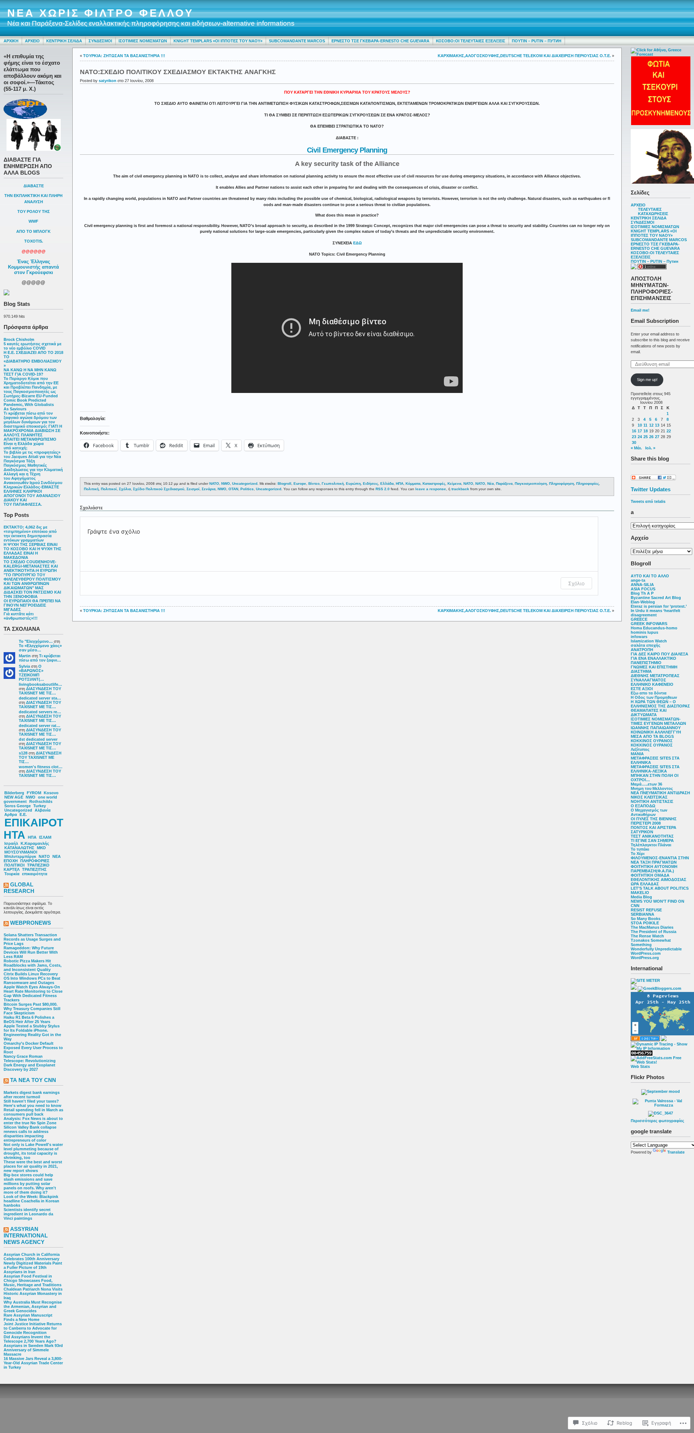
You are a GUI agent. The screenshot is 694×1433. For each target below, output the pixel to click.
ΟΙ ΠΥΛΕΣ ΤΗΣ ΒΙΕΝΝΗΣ (654, 819)
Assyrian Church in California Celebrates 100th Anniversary (32, 1256)
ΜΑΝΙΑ (637, 754)
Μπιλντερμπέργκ (20, 856)
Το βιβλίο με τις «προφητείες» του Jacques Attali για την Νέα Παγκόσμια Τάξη (32, 456)
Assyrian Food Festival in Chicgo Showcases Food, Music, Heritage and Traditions (32, 1280)
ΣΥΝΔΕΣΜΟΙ (100, 41)
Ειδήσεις (370, 483)
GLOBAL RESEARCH (19, 887)
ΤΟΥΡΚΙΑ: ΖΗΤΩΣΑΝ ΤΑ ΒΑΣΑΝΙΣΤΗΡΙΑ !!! (124, 56)
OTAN (233, 489)
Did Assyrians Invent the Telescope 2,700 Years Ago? (30, 1339)
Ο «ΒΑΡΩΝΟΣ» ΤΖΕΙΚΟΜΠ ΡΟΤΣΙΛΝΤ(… (31, 672)
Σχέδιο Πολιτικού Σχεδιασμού (158, 489)
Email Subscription (655, 321)
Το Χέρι (637, 853)
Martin (25, 656)
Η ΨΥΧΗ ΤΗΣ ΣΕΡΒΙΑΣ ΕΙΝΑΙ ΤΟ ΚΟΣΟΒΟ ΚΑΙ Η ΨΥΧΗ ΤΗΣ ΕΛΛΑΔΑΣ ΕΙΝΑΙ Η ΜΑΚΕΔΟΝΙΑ (32, 551)
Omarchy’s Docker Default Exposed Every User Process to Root (33, 1047)
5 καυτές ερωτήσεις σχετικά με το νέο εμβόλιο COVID (32, 346)
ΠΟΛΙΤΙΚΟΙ (14, 865)
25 (645, 437)
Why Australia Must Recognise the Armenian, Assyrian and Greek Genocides (33, 1306)
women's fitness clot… (41, 767)
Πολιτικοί (109, 489)
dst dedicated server (38, 739)
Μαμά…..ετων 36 (646, 784)
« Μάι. (636, 448)
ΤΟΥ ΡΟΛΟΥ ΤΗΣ (33, 211)
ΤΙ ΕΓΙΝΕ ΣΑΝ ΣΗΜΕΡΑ (652, 840)
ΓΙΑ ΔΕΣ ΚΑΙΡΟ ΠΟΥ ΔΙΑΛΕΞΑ (659, 654)
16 (634, 431)
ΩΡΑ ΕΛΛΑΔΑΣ (645, 884)
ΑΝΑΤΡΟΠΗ (642, 649)
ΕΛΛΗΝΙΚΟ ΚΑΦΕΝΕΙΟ (652, 684)
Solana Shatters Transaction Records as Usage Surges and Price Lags (32, 939)
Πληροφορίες (587, 483)
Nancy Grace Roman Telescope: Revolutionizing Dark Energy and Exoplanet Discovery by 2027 (30, 1062)
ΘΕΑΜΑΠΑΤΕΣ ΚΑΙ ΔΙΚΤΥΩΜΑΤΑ (649, 712)
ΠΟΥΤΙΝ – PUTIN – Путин (536, 41)
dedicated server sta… (40, 698)
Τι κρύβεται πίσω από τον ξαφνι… (40, 658)
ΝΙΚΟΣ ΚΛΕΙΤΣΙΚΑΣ (649, 797)
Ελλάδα (387, 483)
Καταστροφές (434, 483)
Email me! (640, 310)
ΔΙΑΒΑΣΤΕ (33, 186)
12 (651, 425)
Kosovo (51, 793)
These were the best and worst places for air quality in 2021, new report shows (33, 1166)
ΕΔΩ (357, 243)
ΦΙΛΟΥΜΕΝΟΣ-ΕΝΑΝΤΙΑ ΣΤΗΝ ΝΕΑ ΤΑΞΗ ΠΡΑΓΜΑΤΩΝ (660, 860)
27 (657, 437)
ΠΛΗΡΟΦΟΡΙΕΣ (35, 861)
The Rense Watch (647, 936)
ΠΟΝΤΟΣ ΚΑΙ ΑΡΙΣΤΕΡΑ (653, 827)
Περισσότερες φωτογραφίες (657, 1120)
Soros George (17, 806)
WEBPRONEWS (30, 923)
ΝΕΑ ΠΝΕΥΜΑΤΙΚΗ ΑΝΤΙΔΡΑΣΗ (660, 793)
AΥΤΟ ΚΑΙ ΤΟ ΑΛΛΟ (650, 576)
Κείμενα (454, 483)
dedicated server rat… (39, 725)
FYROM (34, 793)
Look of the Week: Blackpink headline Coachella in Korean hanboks (31, 1200)
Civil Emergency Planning (347, 150)
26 (651, 437)
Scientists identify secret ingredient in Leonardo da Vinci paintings (28, 1213)
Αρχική (11, 41)
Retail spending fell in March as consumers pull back (33, 1112)
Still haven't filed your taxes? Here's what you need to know (32, 1103)
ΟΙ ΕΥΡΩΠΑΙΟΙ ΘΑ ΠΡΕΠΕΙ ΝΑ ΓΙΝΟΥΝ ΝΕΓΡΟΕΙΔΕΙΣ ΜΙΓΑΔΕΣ (32, 605)
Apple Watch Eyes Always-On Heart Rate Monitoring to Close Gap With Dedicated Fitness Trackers (33, 993)
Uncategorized (18, 810)
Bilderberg (14, 793)
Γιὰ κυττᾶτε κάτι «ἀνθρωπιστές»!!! (21, 616)
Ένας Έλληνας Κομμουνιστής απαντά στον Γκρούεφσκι (33, 267)
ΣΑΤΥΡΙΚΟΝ (642, 832)
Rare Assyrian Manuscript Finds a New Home (28, 1317)
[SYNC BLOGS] (634, 988)
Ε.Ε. (23, 814)
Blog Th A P (642, 593)
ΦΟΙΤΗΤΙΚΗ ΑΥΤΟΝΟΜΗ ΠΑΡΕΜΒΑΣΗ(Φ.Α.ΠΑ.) (654, 868)
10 (640, 425)
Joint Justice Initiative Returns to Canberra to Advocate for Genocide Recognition (33, 1328)
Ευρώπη (353, 483)
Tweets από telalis (648, 501)
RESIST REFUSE (646, 910)
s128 (23, 753)
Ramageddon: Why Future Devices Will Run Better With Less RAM (31, 952)
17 (640, 431)
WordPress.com (646, 953)
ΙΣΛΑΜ (45, 837)
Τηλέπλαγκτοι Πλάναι (651, 845)
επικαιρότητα (34, 874)
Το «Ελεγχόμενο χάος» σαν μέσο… (40, 647)
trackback (460, 489)
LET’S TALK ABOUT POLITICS (660, 888)
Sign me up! (647, 379)
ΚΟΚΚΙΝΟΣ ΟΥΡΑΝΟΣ (652, 741)
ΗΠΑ (32, 837)
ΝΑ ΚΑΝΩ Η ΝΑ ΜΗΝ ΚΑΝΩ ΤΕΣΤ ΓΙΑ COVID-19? (30, 372)
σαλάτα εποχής (645, 645)
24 (640, 437)
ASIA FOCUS (643, 589)
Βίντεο (314, 483)
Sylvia (24, 666)
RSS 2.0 (383, 489)
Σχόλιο (576, 583)
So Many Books (645, 918)
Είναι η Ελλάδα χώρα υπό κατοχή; (24, 445)
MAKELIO (640, 892)
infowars (639, 636)
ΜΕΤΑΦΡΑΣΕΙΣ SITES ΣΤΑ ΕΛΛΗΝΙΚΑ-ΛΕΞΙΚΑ (655, 769)
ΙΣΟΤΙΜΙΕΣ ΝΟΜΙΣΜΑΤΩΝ (143, 41)
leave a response (430, 489)
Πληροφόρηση (561, 483)
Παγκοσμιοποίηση (531, 483)
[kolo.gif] (660, 123)
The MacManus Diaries (652, 927)
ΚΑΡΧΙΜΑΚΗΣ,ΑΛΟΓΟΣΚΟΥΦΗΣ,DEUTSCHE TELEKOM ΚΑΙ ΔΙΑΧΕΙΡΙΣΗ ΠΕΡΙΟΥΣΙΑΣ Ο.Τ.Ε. (524, 56)
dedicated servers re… (40, 712)
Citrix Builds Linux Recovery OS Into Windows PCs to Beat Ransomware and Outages (32, 978)
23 (634, 437)
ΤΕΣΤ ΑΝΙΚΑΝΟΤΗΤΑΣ (652, 836)
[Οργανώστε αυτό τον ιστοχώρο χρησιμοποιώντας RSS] (6, 886)
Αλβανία (43, 810)
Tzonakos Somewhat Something (651, 942)
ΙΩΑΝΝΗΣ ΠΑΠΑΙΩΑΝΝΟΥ (656, 728)
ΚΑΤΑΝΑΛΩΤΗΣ (19, 848)
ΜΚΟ (41, 848)
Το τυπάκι (640, 849)
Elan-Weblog (643, 602)
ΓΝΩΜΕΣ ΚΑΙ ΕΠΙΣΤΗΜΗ (654, 667)
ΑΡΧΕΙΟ (32, 41)
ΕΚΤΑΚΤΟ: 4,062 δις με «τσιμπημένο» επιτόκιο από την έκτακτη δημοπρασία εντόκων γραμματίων (30, 533)
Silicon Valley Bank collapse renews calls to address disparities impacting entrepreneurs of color (30, 1133)
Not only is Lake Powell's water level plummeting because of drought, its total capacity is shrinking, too (33, 1151)
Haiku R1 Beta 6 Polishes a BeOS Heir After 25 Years (29, 1019)
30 (634, 442)
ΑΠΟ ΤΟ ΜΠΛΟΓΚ (33, 231)
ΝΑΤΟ (44, 856)
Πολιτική (91, 489)
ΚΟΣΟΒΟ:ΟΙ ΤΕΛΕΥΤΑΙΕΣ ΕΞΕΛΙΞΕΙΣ (470, 41)
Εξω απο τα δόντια (649, 693)
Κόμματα (413, 483)
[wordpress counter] (641, 1054)
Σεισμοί (193, 489)
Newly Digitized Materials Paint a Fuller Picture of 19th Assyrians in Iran (33, 1267)
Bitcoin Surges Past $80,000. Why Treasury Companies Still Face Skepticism (32, 1008)
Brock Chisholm (19, 339)
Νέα (490, 483)
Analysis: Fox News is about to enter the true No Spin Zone (33, 1120)
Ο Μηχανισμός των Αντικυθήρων (649, 812)
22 (669, 431)
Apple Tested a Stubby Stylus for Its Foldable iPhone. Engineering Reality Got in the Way (32, 1032)
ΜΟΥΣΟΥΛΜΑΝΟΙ (20, 852)
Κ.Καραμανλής (35, 843)
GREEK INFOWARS (649, 623)
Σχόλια (125, 489)
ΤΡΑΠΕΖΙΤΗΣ (34, 869)
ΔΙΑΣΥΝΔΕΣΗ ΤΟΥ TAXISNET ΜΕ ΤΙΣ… (40, 690)
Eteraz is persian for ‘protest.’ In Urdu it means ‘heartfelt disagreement (658, 610)
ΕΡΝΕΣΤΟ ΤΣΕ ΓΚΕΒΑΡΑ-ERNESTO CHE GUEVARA (380, 41)
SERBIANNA (642, 914)
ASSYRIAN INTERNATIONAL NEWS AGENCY (26, 1235)
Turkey (39, 806)
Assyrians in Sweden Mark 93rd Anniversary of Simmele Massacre (33, 1349)
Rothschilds (40, 801)
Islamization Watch (649, 641)
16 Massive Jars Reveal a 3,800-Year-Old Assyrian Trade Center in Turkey (33, 1362)
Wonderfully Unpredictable (656, 949)
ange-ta (638, 580)
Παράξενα (504, 483)
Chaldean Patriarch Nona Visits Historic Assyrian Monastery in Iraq (33, 1293)
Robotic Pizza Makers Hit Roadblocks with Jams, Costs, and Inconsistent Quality (32, 965)
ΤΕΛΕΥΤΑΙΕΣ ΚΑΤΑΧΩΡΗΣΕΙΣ (653, 211)
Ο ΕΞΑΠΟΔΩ (643, 806)
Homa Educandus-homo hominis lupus (654, 630)
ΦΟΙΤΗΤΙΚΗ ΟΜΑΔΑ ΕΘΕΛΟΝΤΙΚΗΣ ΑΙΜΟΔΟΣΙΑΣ (658, 877)
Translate (676, 1152)
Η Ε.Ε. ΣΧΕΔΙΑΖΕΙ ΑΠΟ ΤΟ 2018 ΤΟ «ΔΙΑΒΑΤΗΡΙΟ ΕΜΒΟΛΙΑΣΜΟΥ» (33, 359)
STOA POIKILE (645, 923)
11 (645, 425)
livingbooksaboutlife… (40, 684)
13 (657, 425)
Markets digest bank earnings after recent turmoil (32, 1094)
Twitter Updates (651, 489)
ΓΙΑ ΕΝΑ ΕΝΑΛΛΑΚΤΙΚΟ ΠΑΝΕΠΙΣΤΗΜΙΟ (653, 660)
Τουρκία (12, 874)
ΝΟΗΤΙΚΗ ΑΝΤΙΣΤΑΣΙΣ (652, 801)
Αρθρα (10, 814)
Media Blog (641, 897)
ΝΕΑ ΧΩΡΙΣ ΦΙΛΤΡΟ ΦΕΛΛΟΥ (100, 13)
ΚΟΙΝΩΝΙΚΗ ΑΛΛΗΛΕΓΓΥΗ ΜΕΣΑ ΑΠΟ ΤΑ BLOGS (656, 734)
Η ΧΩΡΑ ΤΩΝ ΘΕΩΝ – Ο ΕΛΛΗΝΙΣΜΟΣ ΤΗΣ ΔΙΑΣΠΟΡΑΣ (660, 704)
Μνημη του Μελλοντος (652, 788)
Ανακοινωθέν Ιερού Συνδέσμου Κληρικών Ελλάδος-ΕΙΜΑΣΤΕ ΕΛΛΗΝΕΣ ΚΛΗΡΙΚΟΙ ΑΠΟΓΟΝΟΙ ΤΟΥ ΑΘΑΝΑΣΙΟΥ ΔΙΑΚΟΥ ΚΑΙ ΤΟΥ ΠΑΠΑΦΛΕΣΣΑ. (33, 493)
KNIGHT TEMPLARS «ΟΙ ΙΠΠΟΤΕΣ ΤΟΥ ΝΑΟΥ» (218, 41)
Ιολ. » (650, 448)
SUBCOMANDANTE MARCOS (297, 41)
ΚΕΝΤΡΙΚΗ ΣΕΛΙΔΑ (64, 41)
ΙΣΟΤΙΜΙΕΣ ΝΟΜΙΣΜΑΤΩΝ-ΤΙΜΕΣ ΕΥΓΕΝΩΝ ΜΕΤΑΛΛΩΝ (658, 721)
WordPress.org (645, 957)
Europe (300, 483)
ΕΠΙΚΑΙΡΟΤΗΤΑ (33, 829)
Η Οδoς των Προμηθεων (654, 697)
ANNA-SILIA (642, 584)
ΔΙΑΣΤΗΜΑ (641, 671)
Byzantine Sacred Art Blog (656, 597)
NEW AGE (13, 797)
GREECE (639, 619)
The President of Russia (653, 931)
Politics (247, 489)
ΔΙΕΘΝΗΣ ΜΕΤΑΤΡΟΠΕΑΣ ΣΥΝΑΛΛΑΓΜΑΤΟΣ (655, 677)
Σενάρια (208, 489)
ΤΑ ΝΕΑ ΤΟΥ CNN (33, 1080)
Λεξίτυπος (640, 749)
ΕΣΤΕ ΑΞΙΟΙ (642, 688)
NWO (30, 797)
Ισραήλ (11, 843)
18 (645, 431)
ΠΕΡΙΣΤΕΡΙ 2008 (646, 823)
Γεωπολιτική (333, 483)
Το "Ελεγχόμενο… (36, 641)
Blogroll (284, 483)
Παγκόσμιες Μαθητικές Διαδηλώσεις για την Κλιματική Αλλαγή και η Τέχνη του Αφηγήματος (33, 471)
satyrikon (107, 80)
